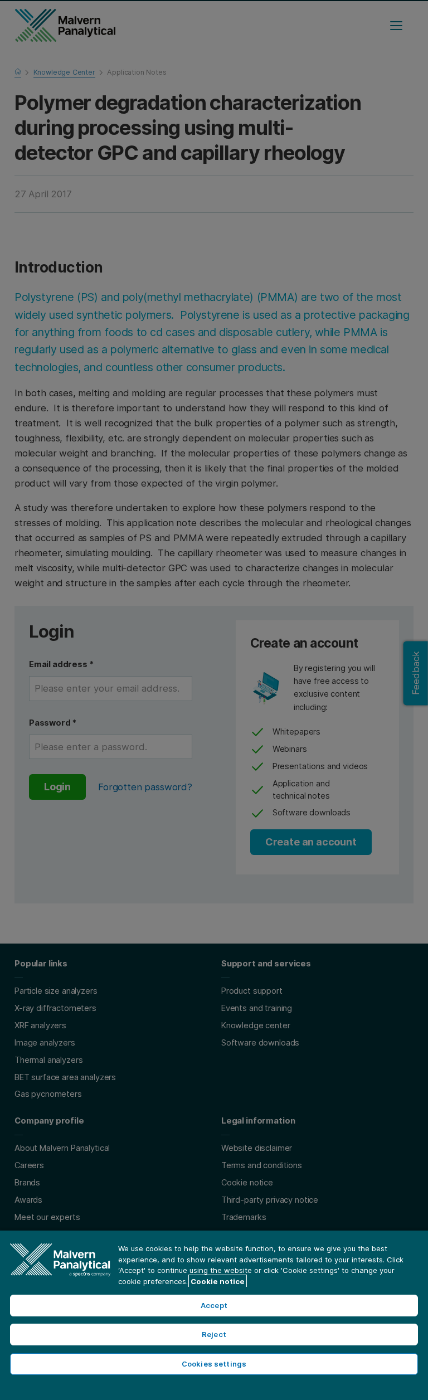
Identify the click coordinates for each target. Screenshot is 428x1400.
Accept (214, 1305)
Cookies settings (214, 1363)
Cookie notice (218, 1281)
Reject (214, 1334)
